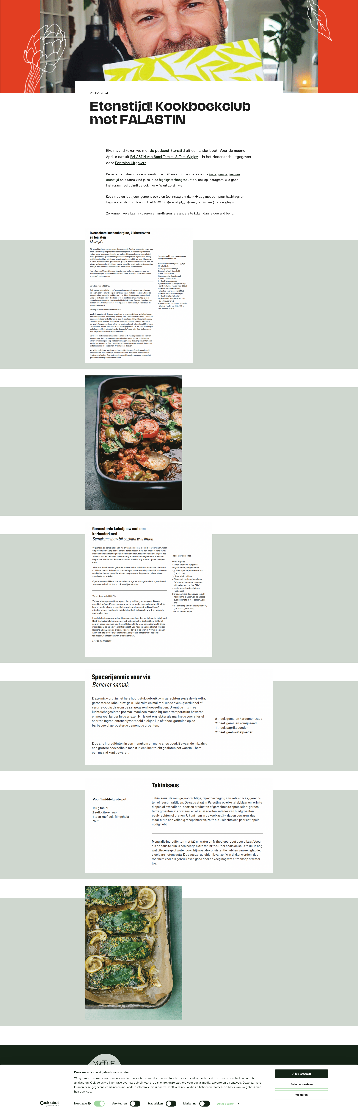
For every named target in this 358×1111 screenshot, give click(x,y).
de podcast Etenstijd (168, 150)
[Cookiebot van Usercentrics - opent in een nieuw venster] (49, 1104)
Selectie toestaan (302, 1084)
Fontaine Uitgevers (130, 162)
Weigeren (301, 1094)
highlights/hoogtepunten (177, 180)
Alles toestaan (301, 1073)
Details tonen (225, 1103)
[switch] (135, 1104)
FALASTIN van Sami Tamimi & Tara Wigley (164, 156)
